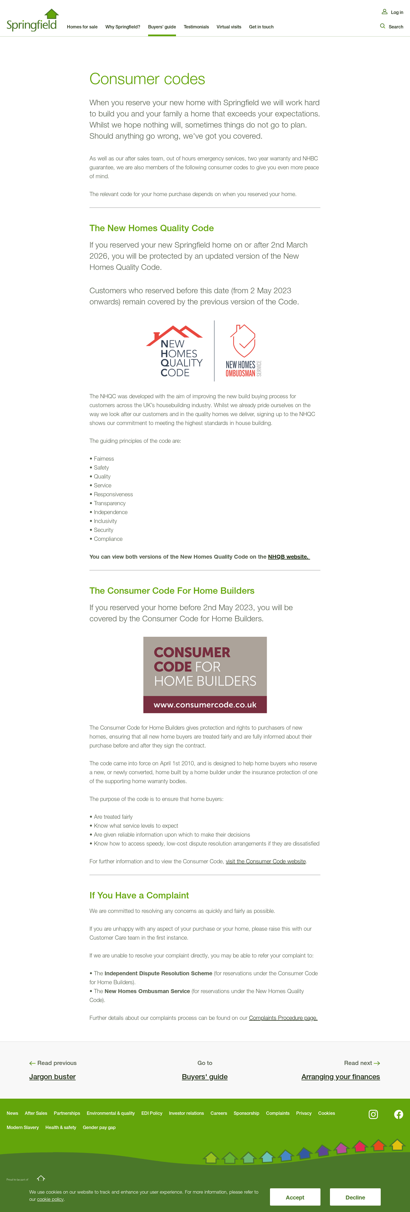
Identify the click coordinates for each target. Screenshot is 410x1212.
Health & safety (60, 1127)
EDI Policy (151, 1113)
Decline (355, 1197)
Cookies (326, 1113)
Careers (219, 1113)
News (12, 1113)
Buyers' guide (205, 1076)
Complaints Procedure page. (283, 1018)
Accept (295, 1197)
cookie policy (50, 1199)
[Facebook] (398, 1114)
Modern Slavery (23, 1127)
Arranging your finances (341, 1076)
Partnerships (67, 1113)
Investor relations (186, 1113)
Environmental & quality (111, 1113)
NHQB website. (289, 556)
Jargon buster (52, 1076)
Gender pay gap (99, 1127)
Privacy (304, 1113)
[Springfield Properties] (33, 20)
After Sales (36, 1113)
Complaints (278, 1113)
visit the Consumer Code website (266, 861)
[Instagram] (373, 1114)
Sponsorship (246, 1113)
